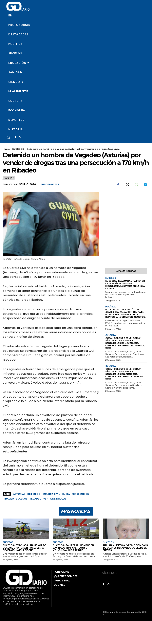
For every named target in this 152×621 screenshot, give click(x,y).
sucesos (22, 498)
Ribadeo (8, 498)
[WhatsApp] (136, 185)
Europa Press (50, 184)
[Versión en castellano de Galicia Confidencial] (18, 6)
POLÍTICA (110, 307)
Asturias (19, 494)
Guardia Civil (51, 494)
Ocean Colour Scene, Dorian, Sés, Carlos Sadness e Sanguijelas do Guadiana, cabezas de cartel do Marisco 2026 (124, 374)
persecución (80, 494)
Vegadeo (35, 498)
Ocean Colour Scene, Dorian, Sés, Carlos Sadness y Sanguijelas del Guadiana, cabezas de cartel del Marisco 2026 (125, 343)
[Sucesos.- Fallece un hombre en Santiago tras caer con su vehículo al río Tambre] (76, 529)
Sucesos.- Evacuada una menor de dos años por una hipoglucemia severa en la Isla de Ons (125, 285)
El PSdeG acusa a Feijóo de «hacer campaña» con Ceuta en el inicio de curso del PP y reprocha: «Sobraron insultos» (125, 313)
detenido (33, 494)
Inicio (6, 149)
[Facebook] (15, 137)
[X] (20, 137)
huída (66, 494)
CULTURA (110, 335)
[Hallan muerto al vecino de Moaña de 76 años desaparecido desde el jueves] (126, 529)
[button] (8, 137)
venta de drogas (54, 498)
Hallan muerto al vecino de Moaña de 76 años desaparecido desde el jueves (125, 548)
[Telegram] (145, 185)
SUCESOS (18, 149)
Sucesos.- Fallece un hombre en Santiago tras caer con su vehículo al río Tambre (73, 548)
